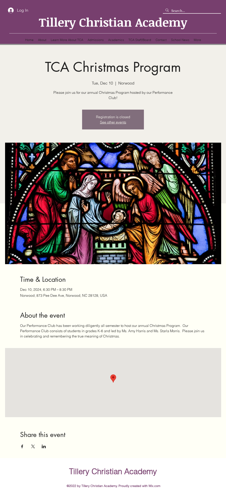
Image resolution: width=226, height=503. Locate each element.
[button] (67, 40)
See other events (113, 122)
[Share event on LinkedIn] (44, 446)
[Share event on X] (33, 446)
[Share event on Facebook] (22, 446)
